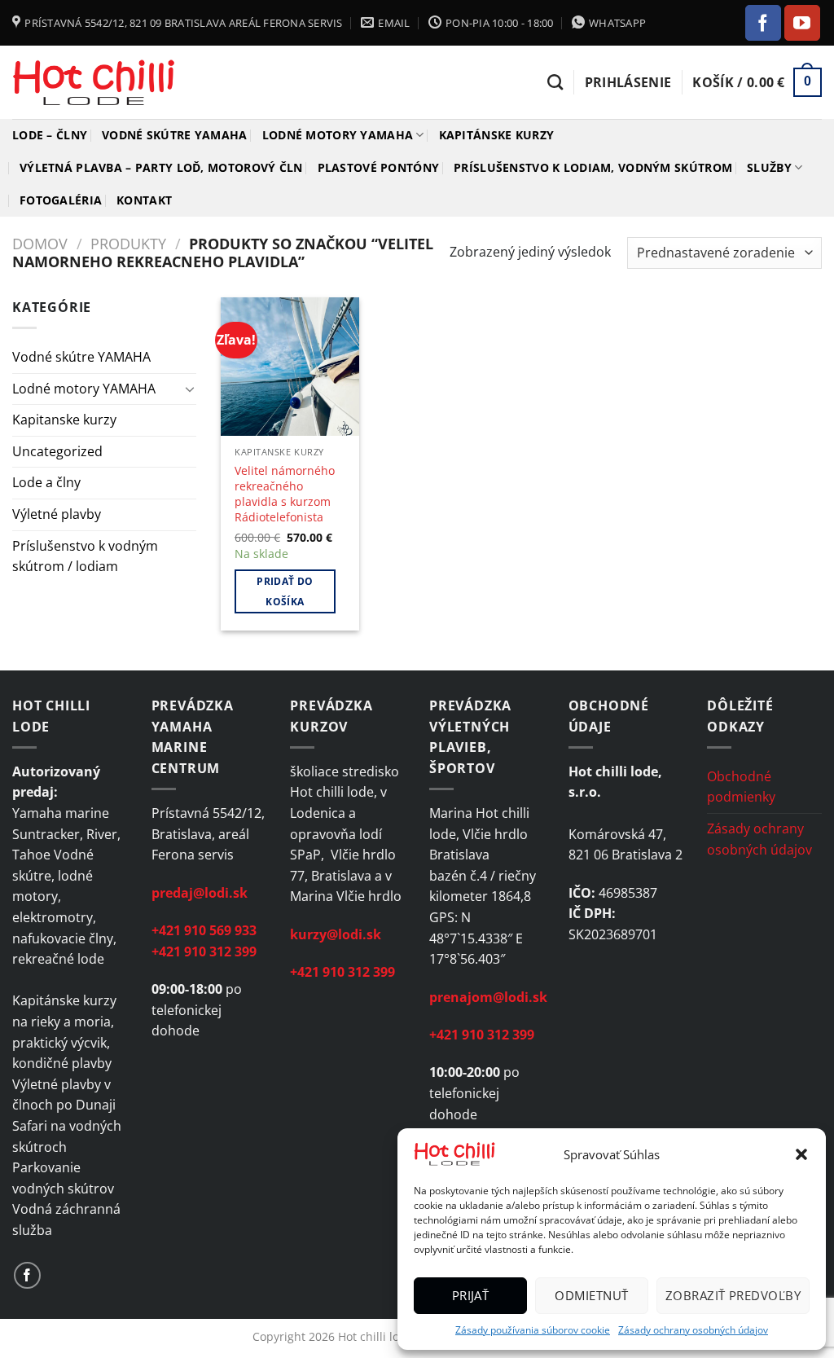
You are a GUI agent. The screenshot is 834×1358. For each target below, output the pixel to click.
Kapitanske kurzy (64, 419)
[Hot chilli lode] (93, 82)
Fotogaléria (61, 200)
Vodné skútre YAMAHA (174, 135)
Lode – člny (49, 135)
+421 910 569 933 (204, 930)
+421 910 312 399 (204, 951)
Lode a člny (46, 482)
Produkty (128, 243)
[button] (801, 1154)
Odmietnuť (591, 1295)
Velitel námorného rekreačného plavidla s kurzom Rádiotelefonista (285, 494)
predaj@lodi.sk (199, 893)
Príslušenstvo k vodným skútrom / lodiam (85, 556)
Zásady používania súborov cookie (532, 1330)
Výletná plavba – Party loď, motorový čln (161, 167)
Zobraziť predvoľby (733, 1295)
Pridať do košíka (285, 591)
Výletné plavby (56, 514)
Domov (40, 243)
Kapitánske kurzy (497, 135)
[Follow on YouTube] (802, 23)
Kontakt (144, 200)
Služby (769, 167)
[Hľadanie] (555, 81)
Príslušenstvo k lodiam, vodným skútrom (593, 167)
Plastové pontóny (379, 167)
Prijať (470, 1295)
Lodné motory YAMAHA (337, 135)
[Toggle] (189, 388)
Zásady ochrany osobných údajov (693, 1330)
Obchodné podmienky (741, 786)
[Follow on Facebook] (763, 23)
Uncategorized (57, 451)
